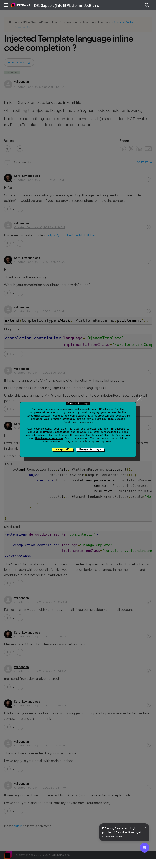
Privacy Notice (69, 435)
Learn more (86, 422)
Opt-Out (107, 441)
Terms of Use (100, 435)
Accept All (62, 449)
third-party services (49, 438)
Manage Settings (90, 449)
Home (20, 5)
